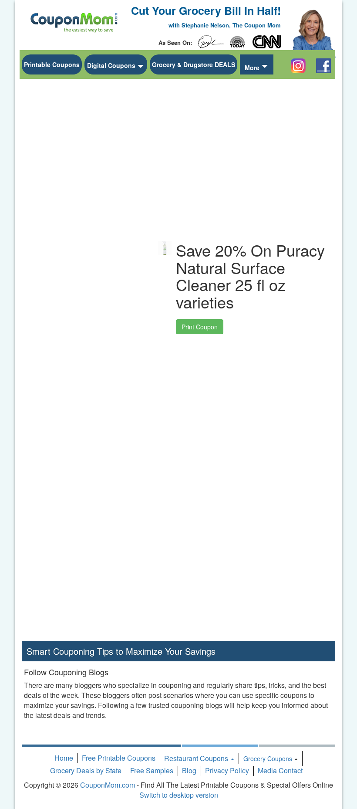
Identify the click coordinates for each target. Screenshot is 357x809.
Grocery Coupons (267, 758)
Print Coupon (200, 326)
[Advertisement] (87, 214)
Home (63, 758)
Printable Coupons (52, 64)
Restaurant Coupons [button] (197, 758)
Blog (189, 770)
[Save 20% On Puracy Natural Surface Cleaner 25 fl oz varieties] (165, 248)
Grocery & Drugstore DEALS (193, 64)
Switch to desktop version (178, 795)
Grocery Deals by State (85, 770)
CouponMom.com (107, 785)
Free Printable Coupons (118, 758)
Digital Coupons (111, 65)
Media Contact (280, 770)
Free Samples (151, 770)
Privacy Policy (227, 770)
